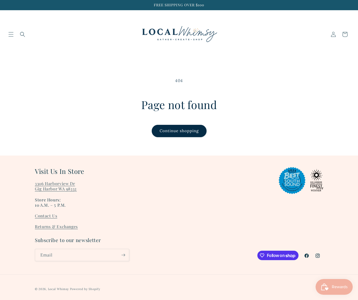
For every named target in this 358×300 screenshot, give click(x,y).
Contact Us (46, 215)
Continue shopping (179, 130)
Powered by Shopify (85, 289)
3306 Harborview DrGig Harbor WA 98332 (56, 186)
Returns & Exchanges (56, 226)
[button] (11, 34)
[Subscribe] (123, 255)
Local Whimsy (58, 289)
